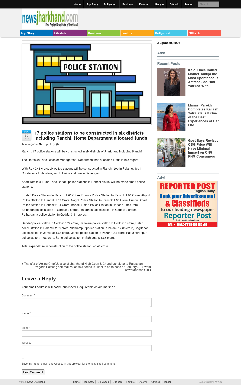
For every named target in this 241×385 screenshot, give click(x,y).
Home (77, 4)
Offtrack (174, 4)
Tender (189, 4)
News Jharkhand (36, 381)
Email (26, 328)
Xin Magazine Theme (210, 381)
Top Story (92, 4)
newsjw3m (31, 144)
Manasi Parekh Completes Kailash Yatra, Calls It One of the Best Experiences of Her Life (203, 115)
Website (26, 342)
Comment (28, 295)
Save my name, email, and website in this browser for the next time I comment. (69, 363)
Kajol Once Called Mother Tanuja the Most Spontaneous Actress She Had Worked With (203, 77)
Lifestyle (159, 4)
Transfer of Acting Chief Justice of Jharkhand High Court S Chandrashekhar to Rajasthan (83, 263)
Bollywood (110, 4)
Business (127, 4)
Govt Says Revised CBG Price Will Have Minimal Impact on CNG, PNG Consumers (203, 148)
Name (26, 313)
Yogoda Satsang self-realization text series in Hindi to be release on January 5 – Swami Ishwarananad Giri (93, 268)
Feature (143, 4)
